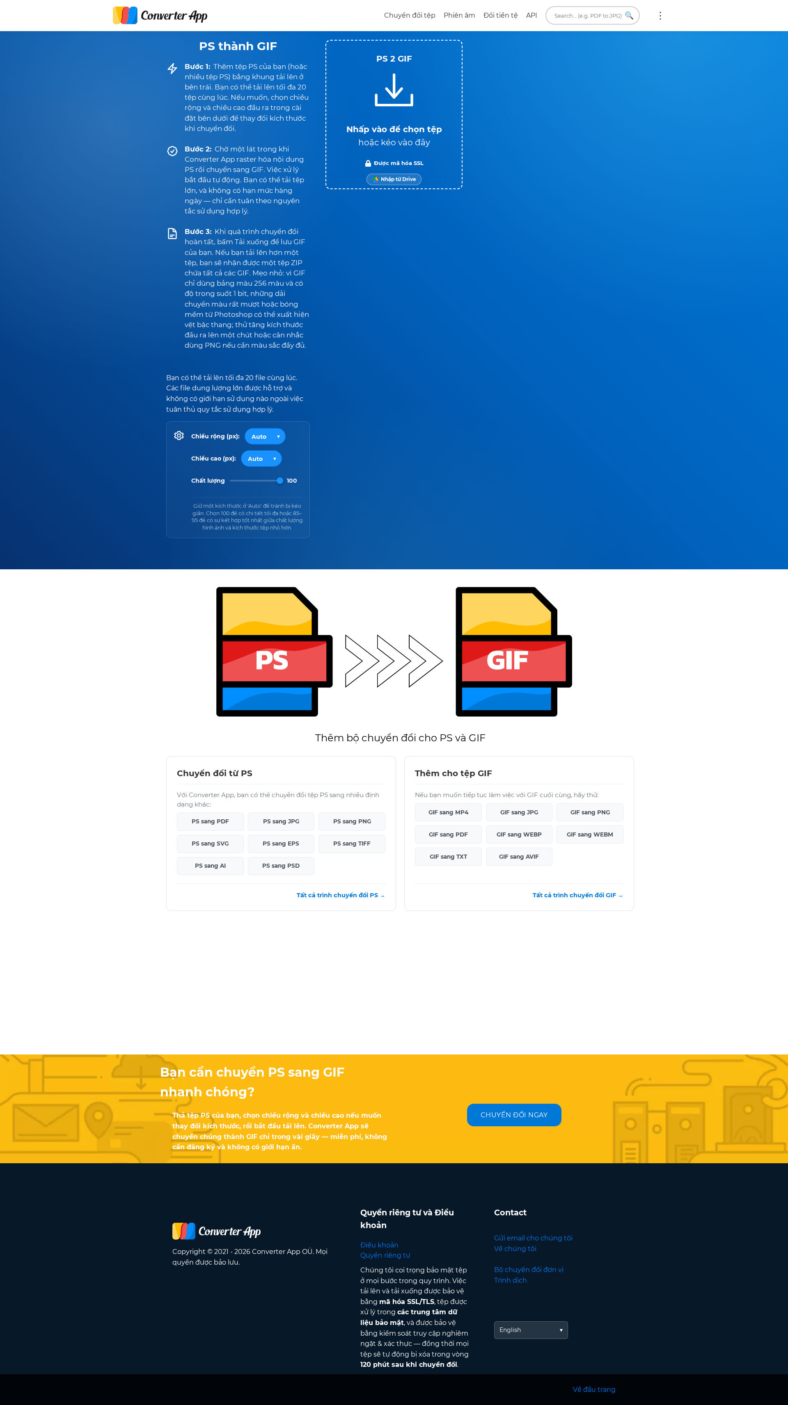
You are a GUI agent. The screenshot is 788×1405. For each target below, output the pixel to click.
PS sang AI (210, 866)
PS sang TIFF (352, 844)
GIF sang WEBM (590, 834)
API (531, 15)
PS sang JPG (281, 821)
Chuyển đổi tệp (409, 15)
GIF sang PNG (590, 812)
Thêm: (660, 15)
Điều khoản (379, 1245)
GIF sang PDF (448, 834)
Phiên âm (459, 15)
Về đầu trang (594, 1390)
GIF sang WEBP (519, 834)
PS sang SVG (210, 844)
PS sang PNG (352, 821)
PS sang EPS (281, 844)
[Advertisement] (394, 988)
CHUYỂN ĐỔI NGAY (514, 1115)
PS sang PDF (210, 821)
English (510, 1330)
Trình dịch (510, 1280)
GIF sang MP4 (448, 812)
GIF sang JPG (519, 812)
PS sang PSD (281, 866)
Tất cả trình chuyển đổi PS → (341, 895)
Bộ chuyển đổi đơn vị (529, 1270)
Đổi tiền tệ (500, 15)
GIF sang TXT (448, 856)
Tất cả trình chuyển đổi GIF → (578, 895)
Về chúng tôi (515, 1249)
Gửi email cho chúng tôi (533, 1238)
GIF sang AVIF (519, 856)
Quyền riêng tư (385, 1255)
